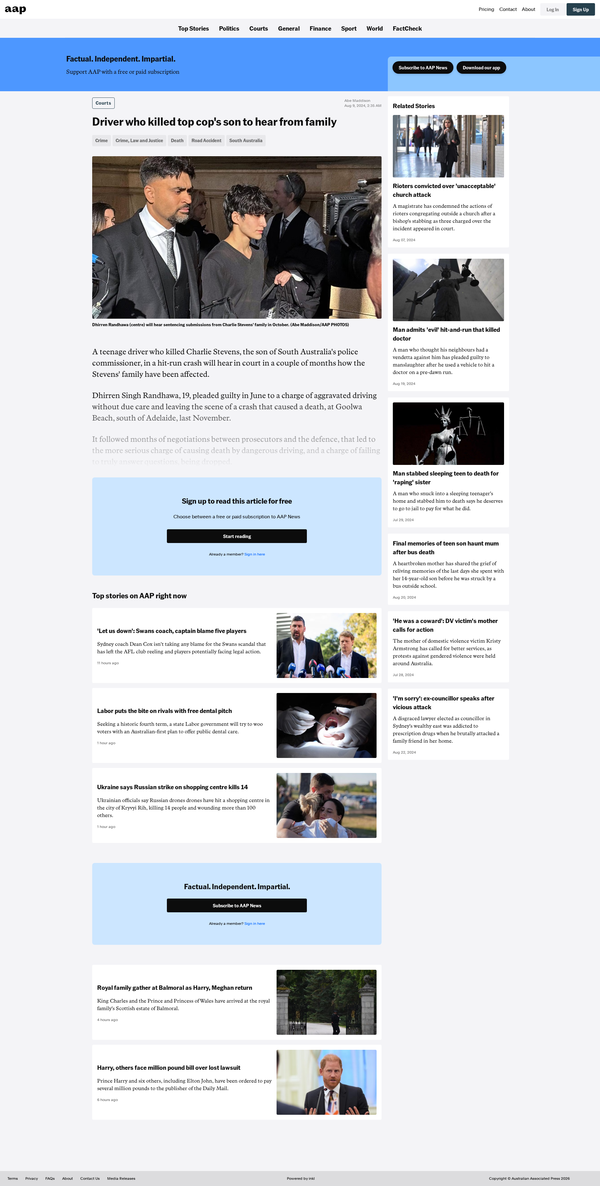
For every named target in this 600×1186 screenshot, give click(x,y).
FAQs (50, 1178)
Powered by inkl (301, 1178)
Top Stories (193, 28)
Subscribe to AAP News (423, 67)
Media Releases (121, 1178)
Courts (258, 28)
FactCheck (407, 28)
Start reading (237, 536)
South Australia (245, 140)
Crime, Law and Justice (139, 140)
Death (177, 140)
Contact (508, 9)
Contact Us (90, 1178)
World (375, 28)
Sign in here (254, 554)
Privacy (31, 1178)
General (289, 28)
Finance (320, 28)
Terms (13, 1178)
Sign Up (581, 9)
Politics (229, 28)
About (528, 9)
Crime (101, 140)
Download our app (481, 67)
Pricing (486, 9)
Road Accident (207, 140)
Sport (349, 28)
